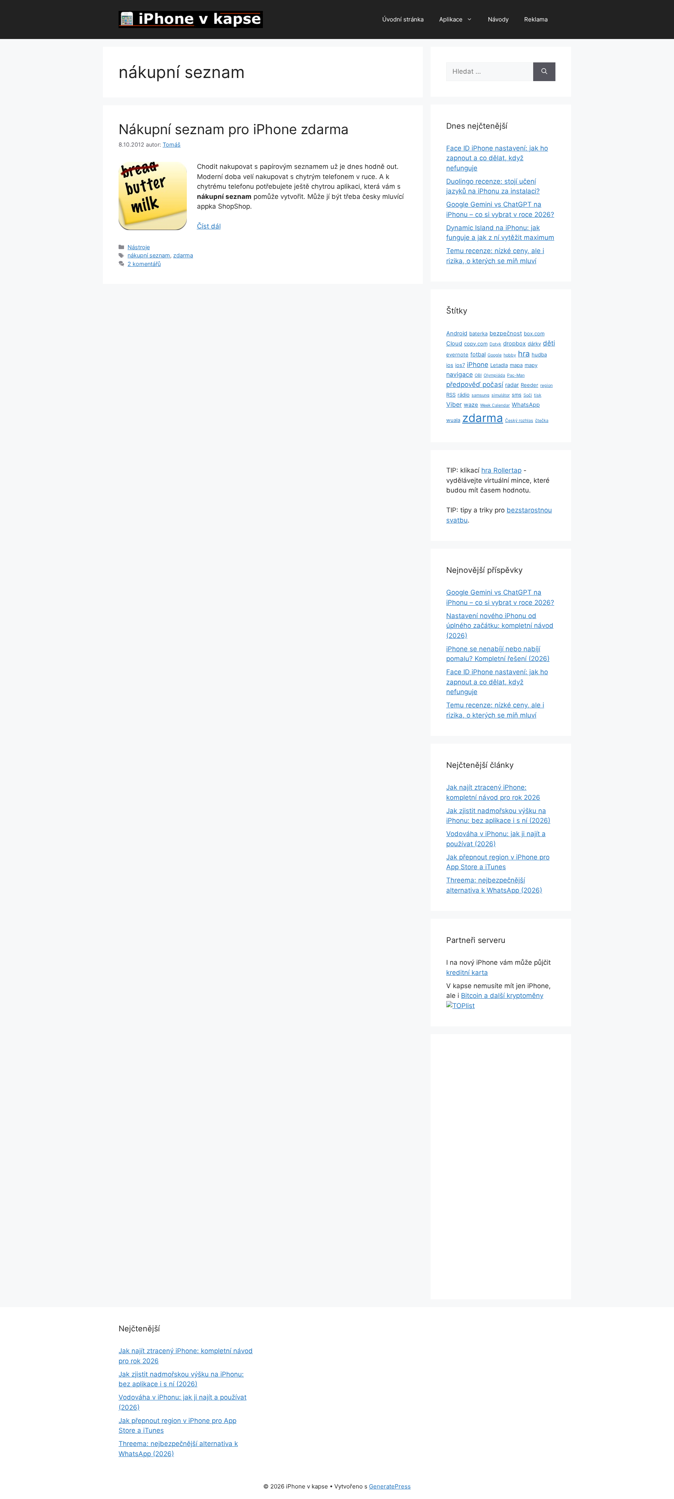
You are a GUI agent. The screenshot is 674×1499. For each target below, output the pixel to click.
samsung (481, 395)
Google (495, 355)
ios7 (460, 365)
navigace (459, 374)
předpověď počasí (474, 384)
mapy (531, 365)
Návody (498, 19)
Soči (527, 395)
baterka (478, 333)
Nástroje (139, 247)
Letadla (499, 365)
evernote (457, 354)
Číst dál (209, 226)
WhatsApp (526, 404)
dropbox (514, 343)
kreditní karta (467, 972)
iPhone (477, 365)
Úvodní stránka (403, 19)
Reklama (536, 19)
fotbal (478, 354)
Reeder (529, 385)
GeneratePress (390, 1486)
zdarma (183, 255)
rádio (464, 395)
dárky (534, 343)
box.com (534, 333)
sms (516, 395)
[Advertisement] (500, 1167)
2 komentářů (144, 263)
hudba (539, 354)
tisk (537, 395)
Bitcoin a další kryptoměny (502, 995)
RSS (451, 395)
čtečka (541, 420)
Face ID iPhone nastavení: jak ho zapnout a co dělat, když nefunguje (497, 158)
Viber (454, 404)
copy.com (476, 343)
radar (512, 384)
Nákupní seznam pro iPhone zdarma (234, 129)
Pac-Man (516, 375)
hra (524, 353)
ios (449, 365)
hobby (510, 355)
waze (471, 404)
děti (549, 343)
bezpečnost (506, 333)
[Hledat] (544, 71)
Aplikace (451, 19)
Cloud (454, 343)
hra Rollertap (501, 470)
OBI (478, 375)
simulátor (500, 395)
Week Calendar (495, 405)
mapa (516, 365)
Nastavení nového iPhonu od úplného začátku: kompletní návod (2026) (499, 626)
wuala (453, 420)
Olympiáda (494, 375)
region (546, 385)
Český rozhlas (519, 420)
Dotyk (495, 344)
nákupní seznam (149, 255)
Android (456, 333)
